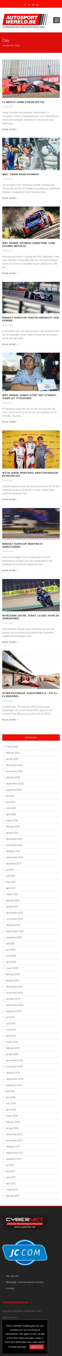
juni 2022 (10, 802)
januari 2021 (12, 906)
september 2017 (14, 1152)
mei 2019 (11, 1029)
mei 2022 (11, 808)
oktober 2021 (13, 851)
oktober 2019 (13, 999)
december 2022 (14, 765)
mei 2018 (11, 1103)
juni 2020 (11, 949)
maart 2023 (12, 746)
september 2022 (14, 783)
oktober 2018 (13, 1072)
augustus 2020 (14, 937)
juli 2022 (10, 796)
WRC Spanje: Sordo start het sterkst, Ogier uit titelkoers (29, 397)
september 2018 (14, 1079)
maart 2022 (12, 820)
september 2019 (14, 1005)
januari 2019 (12, 1054)
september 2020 (15, 931)
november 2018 (14, 1066)
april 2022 (11, 814)
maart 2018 (12, 1116)
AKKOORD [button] (36, 1347)
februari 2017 (13, 1196)
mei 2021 (10, 882)
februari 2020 (13, 974)
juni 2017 (10, 1171)
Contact (10, 1288)
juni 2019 (10, 1023)
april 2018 (11, 1109)
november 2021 (14, 845)
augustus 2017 (13, 1159)
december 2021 (14, 839)
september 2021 (14, 857)
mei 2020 (11, 956)
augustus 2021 (13, 863)
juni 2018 (10, 1097)
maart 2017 (12, 1189)
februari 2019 (13, 1048)
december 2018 (14, 1060)
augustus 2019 (13, 1011)
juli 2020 (10, 943)
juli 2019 (10, 1017)
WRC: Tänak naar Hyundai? (20, 174)
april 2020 (11, 962)
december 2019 (14, 986)
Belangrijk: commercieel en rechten (25, 1282)
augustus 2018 (14, 1085)
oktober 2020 (13, 925)
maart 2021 (12, 894)
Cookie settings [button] (17, 1346)
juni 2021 (10, 876)
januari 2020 (12, 980)
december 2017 (14, 1134)
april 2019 (11, 1036)
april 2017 (11, 1183)
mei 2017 (11, 1177)
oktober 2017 (13, 1146)
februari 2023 (13, 752)
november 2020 (14, 919)
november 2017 (14, 1140)
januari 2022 (12, 832)
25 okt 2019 (7, 107)
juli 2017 (10, 1165)
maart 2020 (12, 968)
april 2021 (11, 888)
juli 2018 (10, 1091)
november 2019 (14, 992)
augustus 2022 (14, 789)
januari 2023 (12, 759)
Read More (9, 129)
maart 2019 (12, 1042)
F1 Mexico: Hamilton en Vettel (23, 102)
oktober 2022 (13, 777)
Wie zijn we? (12, 1276)
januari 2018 (12, 1128)
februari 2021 (12, 900)
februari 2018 (13, 1122)
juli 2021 (10, 869)
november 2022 (14, 771)
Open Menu (56, 20)
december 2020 (14, 912)
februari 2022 (13, 826)
